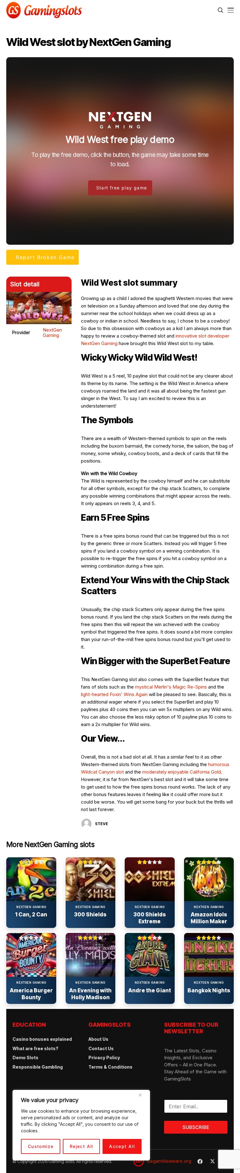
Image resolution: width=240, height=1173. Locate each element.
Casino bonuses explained (42, 1039)
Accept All (122, 1146)
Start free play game (121, 187)
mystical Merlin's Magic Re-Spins (171, 687)
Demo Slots (25, 1057)
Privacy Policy (104, 1057)
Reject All (81, 1146)
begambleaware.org (169, 1161)
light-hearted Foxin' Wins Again (114, 694)
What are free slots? (35, 1048)
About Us (98, 1039)
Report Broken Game (45, 257)
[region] (81, 1125)
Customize (41, 1146)
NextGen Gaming (52, 332)
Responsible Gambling (37, 1067)
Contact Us (101, 1048)
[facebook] (200, 1161)
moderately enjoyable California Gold (181, 772)
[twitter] (212, 1161)
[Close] (142, 1097)
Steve (101, 823)
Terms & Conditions (110, 1067)
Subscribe (195, 1127)
